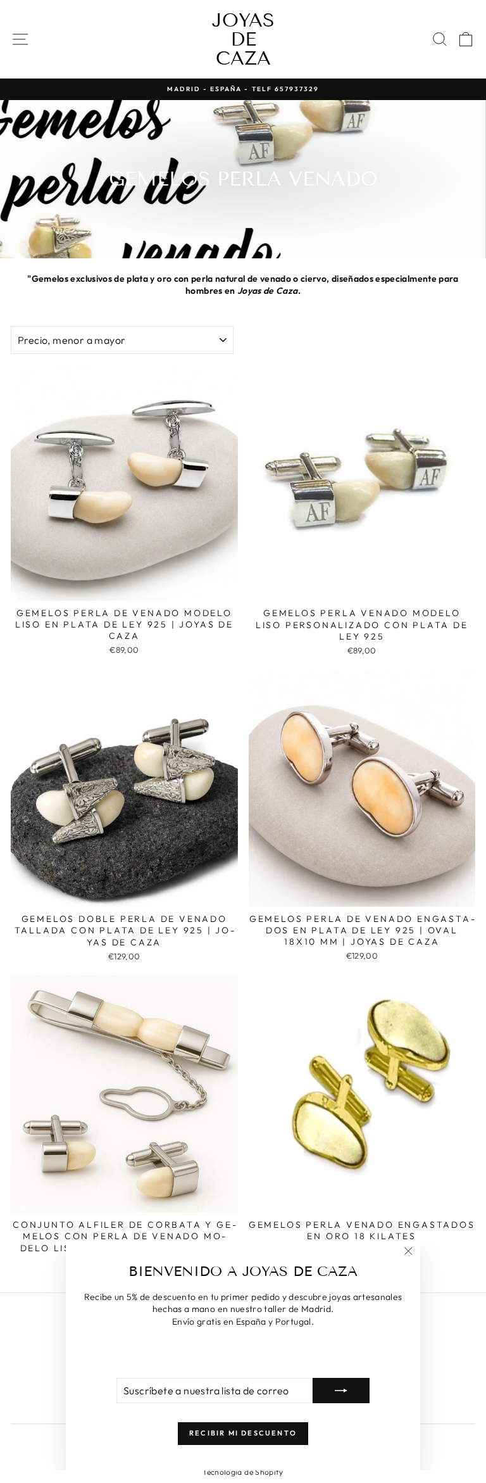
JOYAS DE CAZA (243, 39)
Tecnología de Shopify (242, 1472)
